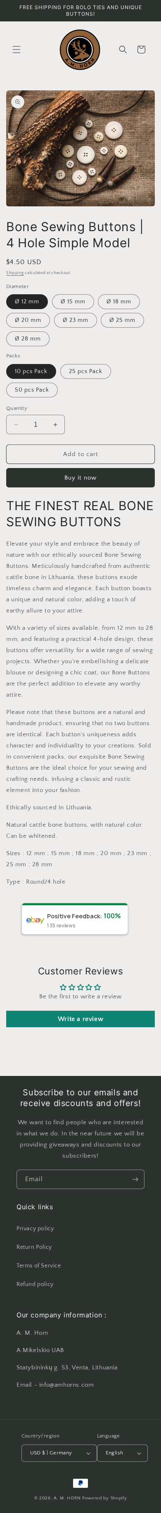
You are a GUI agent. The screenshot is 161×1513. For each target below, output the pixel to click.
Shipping (15, 273)
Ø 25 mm (122, 320)
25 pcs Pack (85, 371)
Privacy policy (35, 1228)
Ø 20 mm (28, 320)
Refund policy (35, 1284)
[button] (16, 49)
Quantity (16, 408)
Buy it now (80, 477)
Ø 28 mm (28, 339)
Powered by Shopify (104, 1498)
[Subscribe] (135, 1179)
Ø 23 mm (75, 320)
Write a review (80, 1019)
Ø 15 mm (73, 301)
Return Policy (34, 1247)
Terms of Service (39, 1265)
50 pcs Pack (32, 390)
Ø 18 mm (119, 301)
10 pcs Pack (31, 371)
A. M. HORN (67, 1498)
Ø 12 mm (27, 301)
